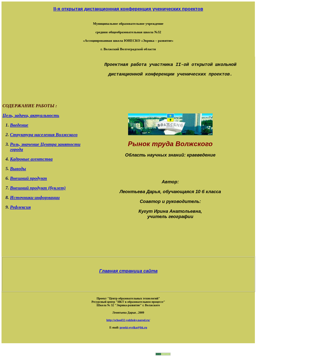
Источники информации (35, 197)
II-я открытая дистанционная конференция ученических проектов (128, 8)
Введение (19, 125)
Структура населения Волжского (44, 134)
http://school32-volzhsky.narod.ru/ (128, 320)
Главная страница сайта (128, 270)
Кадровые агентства (31, 159)
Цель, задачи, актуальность (30, 115)
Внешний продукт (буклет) (38, 187)
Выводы (18, 168)
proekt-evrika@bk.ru (133, 327)
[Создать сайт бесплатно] (163, 354)
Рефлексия (20, 207)
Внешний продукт (28, 178)
